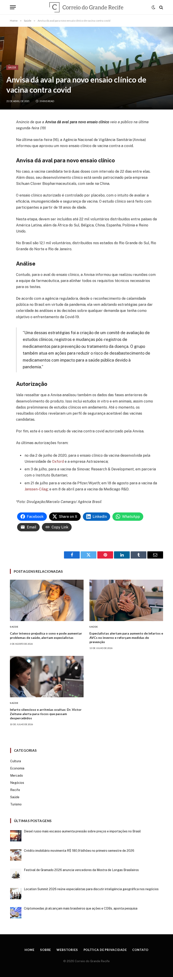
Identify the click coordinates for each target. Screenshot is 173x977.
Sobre (45, 950)
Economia (17, 768)
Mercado (16, 775)
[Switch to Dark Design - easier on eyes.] (153, 7)
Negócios (17, 783)
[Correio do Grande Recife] (86, 7)
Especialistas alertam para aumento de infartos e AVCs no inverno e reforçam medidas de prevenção (126, 637)
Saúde (12, 67)
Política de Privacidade (105, 950)
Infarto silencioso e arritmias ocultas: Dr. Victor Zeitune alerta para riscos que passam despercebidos (46, 714)
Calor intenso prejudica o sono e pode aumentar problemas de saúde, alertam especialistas (46, 635)
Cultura (15, 761)
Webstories (67, 950)
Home (29, 950)
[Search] (160, 7)
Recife (15, 790)
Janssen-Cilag (36, 489)
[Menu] (13, 7)
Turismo (16, 804)
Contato (140, 950)
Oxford (58, 461)
